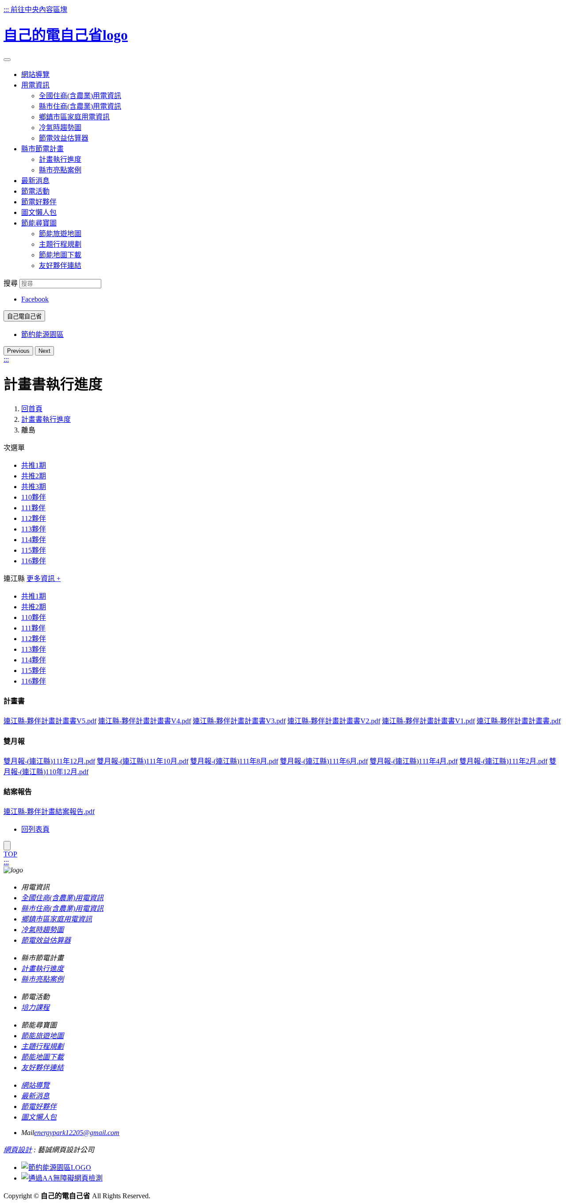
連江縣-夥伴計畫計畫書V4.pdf (144, 721)
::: (7, 9)
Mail (27, 1132)
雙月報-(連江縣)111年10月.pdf (142, 761)
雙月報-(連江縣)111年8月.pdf (234, 761)
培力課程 (35, 1007)
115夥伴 (33, 550)
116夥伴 (33, 561)
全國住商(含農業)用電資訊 (80, 95)
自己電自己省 (24, 316)
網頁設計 (18, 1150)
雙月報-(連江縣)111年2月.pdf (503, 761)
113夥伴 (33, 529)
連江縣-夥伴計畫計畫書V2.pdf (333, 721)
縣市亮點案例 (60, 170)
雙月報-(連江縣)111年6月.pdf (324, 761)
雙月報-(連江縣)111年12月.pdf (49, 761)
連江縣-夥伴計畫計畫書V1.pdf (428, 721)
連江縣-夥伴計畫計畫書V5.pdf (50, 721)
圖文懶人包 (39, 1117)
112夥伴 (33, 518)
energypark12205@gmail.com (76, 1132)
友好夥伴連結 (60, 265)
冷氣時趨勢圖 (60, 127)
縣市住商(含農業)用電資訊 (80, 106)
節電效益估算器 (63, 138)
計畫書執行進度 (46, 419)
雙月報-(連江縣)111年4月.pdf (414, 761)
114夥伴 (33, 539)
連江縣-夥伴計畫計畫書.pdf (519, 721)
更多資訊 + (44, 578)
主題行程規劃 (60, 244)
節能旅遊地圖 (60, 233)
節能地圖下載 (60, 255)
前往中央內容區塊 (39, 9)
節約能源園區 (42, 334)
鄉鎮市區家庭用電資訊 (74, 117)
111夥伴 (33, 508)
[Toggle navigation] (7, 59)
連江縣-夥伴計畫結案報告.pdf (49, 811)
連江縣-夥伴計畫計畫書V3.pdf (239, 721)
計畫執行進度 (60, 159)
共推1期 (33, 465)
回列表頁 (35, 829)
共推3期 (33, 486)
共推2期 (33, 476)
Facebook (35, 299)
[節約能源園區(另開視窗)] (56, 1167)
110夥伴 (33, 497)
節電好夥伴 (39, 1106)
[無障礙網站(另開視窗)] (62, 1178)
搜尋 (11, 283)
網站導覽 (35, 1085)
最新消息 (35, 1096)
